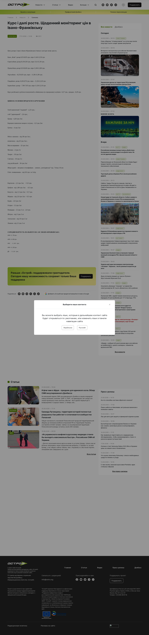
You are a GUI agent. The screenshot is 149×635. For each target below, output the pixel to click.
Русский (82, 328)
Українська (67, 328)
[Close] (109, 304)
